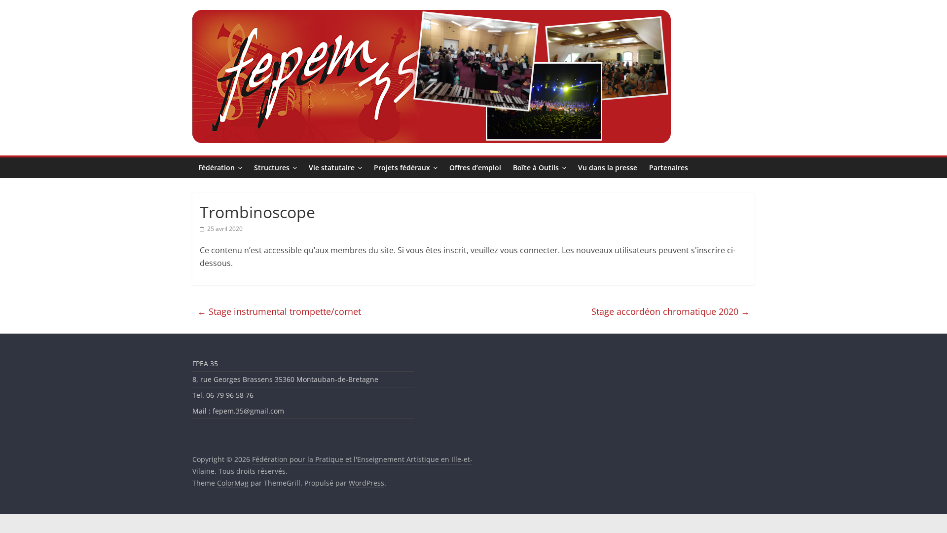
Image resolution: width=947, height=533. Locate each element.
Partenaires (668, 167)
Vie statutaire (332, 167)
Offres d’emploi (475, 167)
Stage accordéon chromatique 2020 (670, 311)
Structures (272, 167)
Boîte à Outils (536, 167)
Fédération (216, 167)
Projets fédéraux (402, 167)
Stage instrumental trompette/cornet (279, 311)
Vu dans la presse (607, 167)
